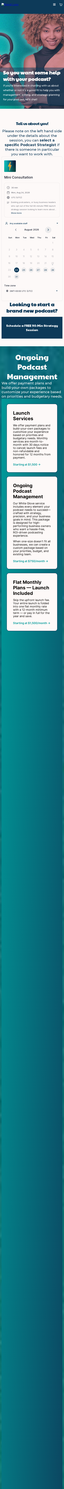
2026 (36, 229)
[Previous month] (16, 230)
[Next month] (48, 230)
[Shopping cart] (60, 4)
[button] (54, 4)
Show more (16, 213)
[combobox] (32, 223)
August (28, 229)
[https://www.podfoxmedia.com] (10, 4)
